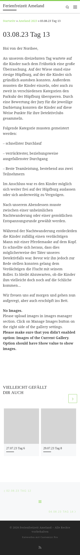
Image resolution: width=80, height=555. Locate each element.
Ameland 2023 (27, 21)
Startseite (9, 21)
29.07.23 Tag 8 (52, 448)
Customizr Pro (49, 537)
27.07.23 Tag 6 (15, 448)
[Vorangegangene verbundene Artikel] (63, 398)
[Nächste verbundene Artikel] (72, 398)
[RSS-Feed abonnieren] (40, 547)
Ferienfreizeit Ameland (36, 527)
